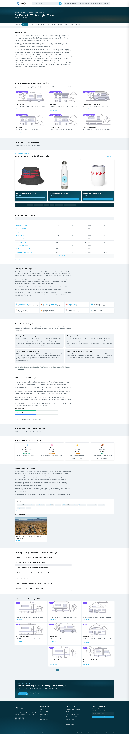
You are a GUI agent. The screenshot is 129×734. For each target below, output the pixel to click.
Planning (43, 24)
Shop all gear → (110, 156)
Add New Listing (44, 719)
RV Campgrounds (84, 3)
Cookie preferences (109, 732)
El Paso (66, 504)
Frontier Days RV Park (21, 242)
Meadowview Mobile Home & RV (24, 252)
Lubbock (50, 504)
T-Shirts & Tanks (38, 205)
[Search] (60, 3)
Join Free (33, 694)
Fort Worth (40, 504)
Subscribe (103, 717)
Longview (20, 508)
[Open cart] (113, 3)
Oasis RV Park (19, 222)
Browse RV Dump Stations (72, 716)
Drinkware (30, 205)
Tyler (28, 508)
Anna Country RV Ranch (22, 245)
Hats (52, 205)
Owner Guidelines (44, 714)
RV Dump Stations (71, 3)
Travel (37, 24)
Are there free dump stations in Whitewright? (30, 588)
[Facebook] (16, 718)
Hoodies (46, 205)
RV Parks (22, 12)
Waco (58, 504)
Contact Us (43, 716)
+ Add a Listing (23, 694)
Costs (48, 24)
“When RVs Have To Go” (70, 205)
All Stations (77, 24)
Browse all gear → (109, 205)
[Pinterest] (23, 718)
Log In (39, 694)
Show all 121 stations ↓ (64, 255)
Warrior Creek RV (20, 235)
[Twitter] (19, 718)
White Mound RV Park (21, 225)
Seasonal (60, 24)
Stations (31, 24)
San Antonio (30, 504)
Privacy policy (21, 369)
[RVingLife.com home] (22, 3)
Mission (101, 504)
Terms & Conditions (85, 732)
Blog (107, 3)
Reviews (54, 24)
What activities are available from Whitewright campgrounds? (34, 583)
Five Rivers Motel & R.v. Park (23, 248)
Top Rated (24, 24)
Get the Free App (70, 724)
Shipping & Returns (97, 732)
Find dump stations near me (73, 709)
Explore (66, 24)
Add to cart (65, 199)
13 (68, 670)
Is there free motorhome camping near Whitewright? (32, 562)
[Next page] (71, 670)
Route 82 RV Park (20, 232)
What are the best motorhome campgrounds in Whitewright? (34, 557)
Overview (18, 24)
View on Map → (18, 259)
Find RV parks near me (71, 711)
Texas (36, 12)
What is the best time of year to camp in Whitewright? (32, 567)
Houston (20, 504)
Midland (82, 504)
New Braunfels (91, 504)
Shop (41, 722)
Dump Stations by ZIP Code (73, 714)
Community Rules (44, 711)
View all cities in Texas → (22, 511)
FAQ (72, 24)
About (41, 709)
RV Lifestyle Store (97, 3)
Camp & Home (59, 205)
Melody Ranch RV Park (21, 228)
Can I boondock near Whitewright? (27, 578)
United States (30, 12)
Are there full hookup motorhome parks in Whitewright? (33, 573)
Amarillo (74, 504)
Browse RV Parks (70, 719)
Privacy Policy (74, 732)
